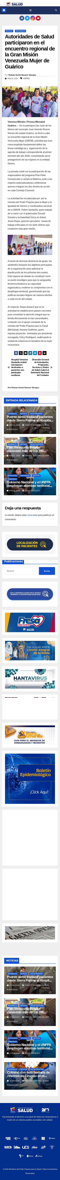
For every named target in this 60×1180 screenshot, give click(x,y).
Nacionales (12, 413)
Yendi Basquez (32, 491)
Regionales (20, 31)
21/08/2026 (15, 985)
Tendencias (12, 479)
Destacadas (12, 475)
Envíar (47, 571)
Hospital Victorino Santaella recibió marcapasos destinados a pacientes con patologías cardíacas (19, 367)
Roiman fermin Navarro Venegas (22, 75)
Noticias (9, 31)
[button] (56, 10)
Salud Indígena (36, 413)
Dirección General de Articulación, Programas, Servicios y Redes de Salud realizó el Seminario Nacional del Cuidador (40, 367)
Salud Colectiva (36, 444)
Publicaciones (13, 561)
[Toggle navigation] (30, 10)
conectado (32, 515)
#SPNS (26, 78)
